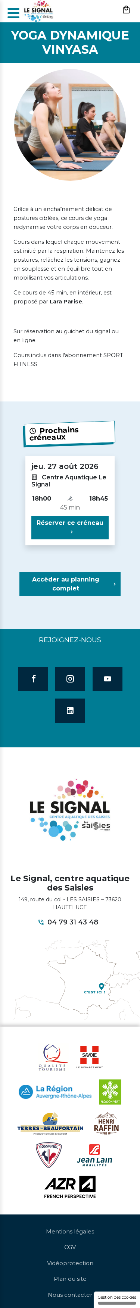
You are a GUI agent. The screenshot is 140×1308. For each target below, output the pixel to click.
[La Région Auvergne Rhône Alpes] (55, 1091)
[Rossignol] (48, 1154)
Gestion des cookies (117, 1297)
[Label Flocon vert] (110, 1091)
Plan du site (70, 1278)
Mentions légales (70, 1231)
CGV (70, 1247)
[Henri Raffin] (106, 1122)
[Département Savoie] (90, 1056)
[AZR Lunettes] (70, 1186)
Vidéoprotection (70, 1263)
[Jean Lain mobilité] (94, 1154)
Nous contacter (70, 1294)
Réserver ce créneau (70, 522)
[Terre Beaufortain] (50, 1122)
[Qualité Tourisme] (53, 1056)
